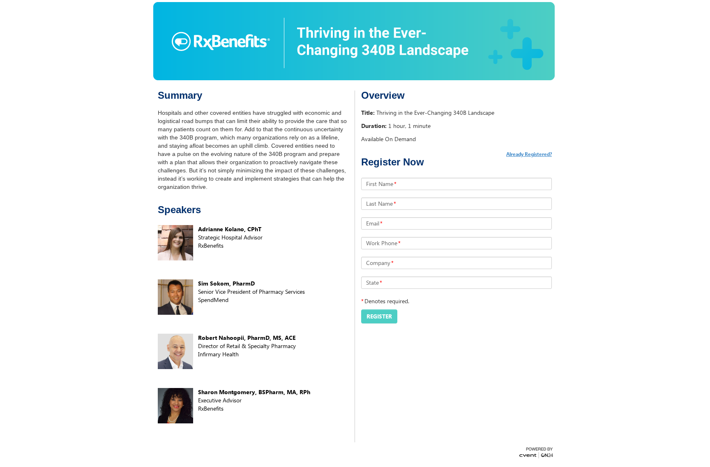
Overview (383, 95)
